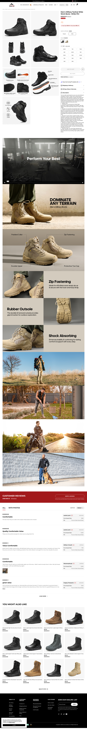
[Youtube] (66, 714)
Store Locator (51, 702)
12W (72, 58)
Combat (13, 9)
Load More (42, 596)
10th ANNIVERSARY (24, 4)
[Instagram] (61, 714)
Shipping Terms (23, 706)
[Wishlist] (74, 5)
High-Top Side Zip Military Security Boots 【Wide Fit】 (35, 679)
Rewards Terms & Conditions (37, 707)
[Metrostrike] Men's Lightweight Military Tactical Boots (56, 627)
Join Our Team (51, 705)
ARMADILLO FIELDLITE (38, 4)
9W (80, 52)
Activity (9, 9)
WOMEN (51, 4)
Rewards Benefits (37, 703)
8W (64, 52)
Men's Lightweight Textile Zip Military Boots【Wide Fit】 (15, 653)
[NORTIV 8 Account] (71, 5)
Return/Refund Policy (22, 713)
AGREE (14, 725)
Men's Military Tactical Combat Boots (52, 653)
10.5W (80, 55)
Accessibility (12, 716)
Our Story (11, 702)
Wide (72, 33)
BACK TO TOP (42, 689)
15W (72, 61)
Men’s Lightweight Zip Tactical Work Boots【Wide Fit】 (36, 627)
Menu (4, 9)
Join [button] (74, 704)
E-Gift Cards (35, 709)
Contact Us (21, 703)
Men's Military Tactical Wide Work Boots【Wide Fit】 (25, 9)
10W (72, 55)
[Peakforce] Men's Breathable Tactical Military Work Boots (16, 679)
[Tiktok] (64, 714)
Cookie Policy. (12, 722)
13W (81, 58)
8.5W (72, 52)
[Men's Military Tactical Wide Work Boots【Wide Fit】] (62, 41)
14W (64, 61)
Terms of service (11, 713)
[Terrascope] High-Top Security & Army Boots (13, 627)
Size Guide (67, 46)
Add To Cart (70, 69)
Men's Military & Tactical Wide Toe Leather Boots (55, 679)
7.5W (81, 49)
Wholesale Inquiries (50, 708)
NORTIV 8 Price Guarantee (22, 709)
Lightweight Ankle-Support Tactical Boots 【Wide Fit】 (36, 653)
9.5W (64, 55)
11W (64, 58)
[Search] (67, 5)
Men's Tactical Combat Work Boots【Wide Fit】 (75, 679)
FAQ (20, 715)
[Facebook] (59, 714)
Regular (64, 33)
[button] (75, 1)
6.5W (64, 49)
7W (72, 49)
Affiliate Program (11, 706)
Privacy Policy (10, 709)
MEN (46, 4)
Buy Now (72, 73)
